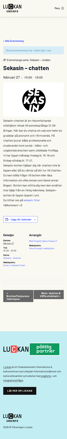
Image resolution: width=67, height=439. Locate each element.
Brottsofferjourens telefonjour (18, 296)
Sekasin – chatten (12, 258)
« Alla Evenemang (13, 40)
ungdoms (46, 375)
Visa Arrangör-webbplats (41, 248)
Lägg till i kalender (21, 219)
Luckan (7, 366)
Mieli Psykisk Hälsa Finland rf (43, 241)
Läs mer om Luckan (19, 390)
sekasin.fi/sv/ (32, 200)
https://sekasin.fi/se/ (14, 265)
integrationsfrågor (13, 380)
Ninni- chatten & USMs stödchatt (50, 294)
